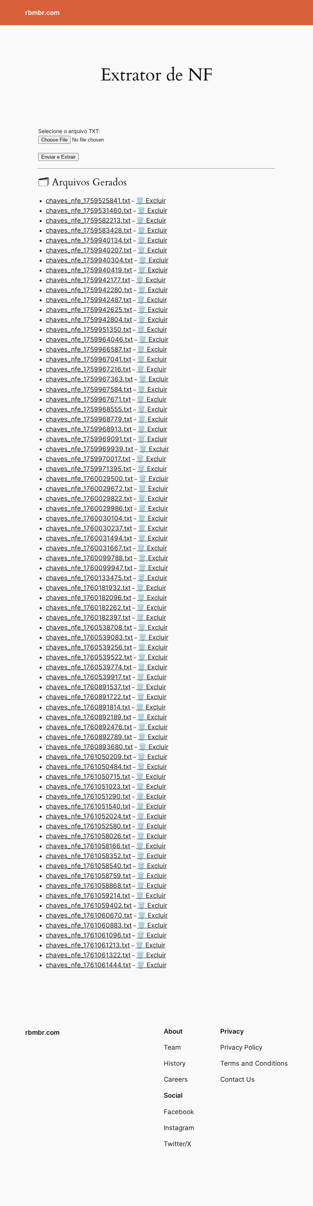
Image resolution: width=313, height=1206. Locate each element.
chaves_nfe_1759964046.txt (89, 339)
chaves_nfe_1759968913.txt (89, 429)
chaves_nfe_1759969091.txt (89, 439)
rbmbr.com (42, 12)
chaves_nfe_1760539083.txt (89, 637)
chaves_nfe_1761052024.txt (88, 816)
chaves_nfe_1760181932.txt (88, 588)
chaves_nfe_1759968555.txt (89, 409)
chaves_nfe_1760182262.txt (88, 607)
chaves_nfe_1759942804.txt (89, 319)
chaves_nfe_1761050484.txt (88, 766)
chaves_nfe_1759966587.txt (88, 349)
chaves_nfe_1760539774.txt (89, 667)
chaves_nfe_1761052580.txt (88, 826)
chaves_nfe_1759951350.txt (88, 329)
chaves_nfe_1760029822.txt (89, 498)
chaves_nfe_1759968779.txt (89, 419)
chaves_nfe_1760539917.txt (88, 677)
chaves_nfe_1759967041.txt (88, 359)
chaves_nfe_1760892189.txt (88, 717)
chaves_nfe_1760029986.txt (89, 508)
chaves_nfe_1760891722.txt (88, 697)
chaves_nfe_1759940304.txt (89, 260)
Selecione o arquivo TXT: (69, 131)
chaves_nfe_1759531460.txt (89, 210)
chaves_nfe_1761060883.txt (89, 925)
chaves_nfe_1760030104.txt (89, 518)
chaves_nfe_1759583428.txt (89, 230)
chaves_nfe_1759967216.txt (88, 369)
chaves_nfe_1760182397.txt (88, 617)
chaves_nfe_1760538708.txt (89, 627)
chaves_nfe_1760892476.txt (89, 727)
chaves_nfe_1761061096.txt (88, 935)
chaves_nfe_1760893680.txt (89, 747)
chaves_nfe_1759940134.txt (89, 240)
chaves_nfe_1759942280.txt (89, 290)
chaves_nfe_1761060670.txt (89, 915)
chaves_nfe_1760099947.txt (89, 568)
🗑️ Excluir (151, 200)
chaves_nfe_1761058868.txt (88, 885)
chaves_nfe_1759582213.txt (88, 220)
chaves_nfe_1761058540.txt (88, 866)
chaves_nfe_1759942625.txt (89, 310)
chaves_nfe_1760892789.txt (89, 737)
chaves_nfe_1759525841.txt (88, 200)
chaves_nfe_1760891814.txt (88, 707)
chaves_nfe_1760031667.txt (88, 548)
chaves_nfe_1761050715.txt (88, 776)
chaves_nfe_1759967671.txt (88, 399)
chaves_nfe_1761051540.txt (88, 806)
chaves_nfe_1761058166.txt (88, 846)
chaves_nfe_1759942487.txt (88, 300)
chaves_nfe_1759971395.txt (88, 469)
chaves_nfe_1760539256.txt (89, 647)
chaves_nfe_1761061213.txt (88, 945)
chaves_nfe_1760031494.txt (89, 538)
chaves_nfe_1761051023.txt (88, 786)
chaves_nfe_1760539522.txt (89, 657)
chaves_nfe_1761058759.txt (88, 876)
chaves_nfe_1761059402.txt (89, 905)
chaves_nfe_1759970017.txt (88, 459)
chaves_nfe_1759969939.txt (89, 449)
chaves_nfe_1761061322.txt (88, 955)
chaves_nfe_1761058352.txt (88, 856)
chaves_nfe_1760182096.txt (88, 597)
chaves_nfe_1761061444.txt (88, 965)
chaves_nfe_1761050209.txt (89, 757)
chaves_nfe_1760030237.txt (89, 528)
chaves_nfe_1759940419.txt (89, 270)
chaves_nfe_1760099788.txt (89, 558)
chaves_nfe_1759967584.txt (89, 389)
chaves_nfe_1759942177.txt (88, 280)
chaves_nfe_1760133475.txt (89, 578)
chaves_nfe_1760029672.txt (89, 488)
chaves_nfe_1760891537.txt (88, 687)
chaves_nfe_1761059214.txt (88, 895)
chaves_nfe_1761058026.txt (88, 836)
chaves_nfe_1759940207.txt (89, 250)
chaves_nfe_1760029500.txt (89, 478)
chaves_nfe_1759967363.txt (89, 379)
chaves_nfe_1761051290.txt (88, 796)
